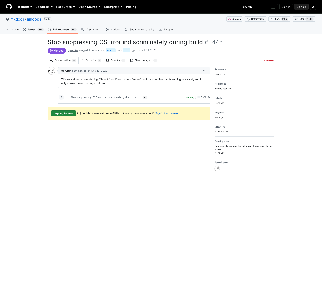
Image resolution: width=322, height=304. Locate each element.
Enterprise (111, 7)
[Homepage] (9, 7)
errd (126, 50)
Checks (119, 60)
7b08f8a (205, 97)
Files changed (147, 60)
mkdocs (17, 19)
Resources (64, 7)
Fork (281, 19)
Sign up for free (63, 113)
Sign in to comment (167, 113)
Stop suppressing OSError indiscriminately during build (106, 97)
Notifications (257, 19)
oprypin (73, 50)
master (111, 50)
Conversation (67, 60)
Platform (22, 7)
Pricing (131, 7)
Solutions (43, 7)
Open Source (87, 7)
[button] (205, 70)
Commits (95, 60)
